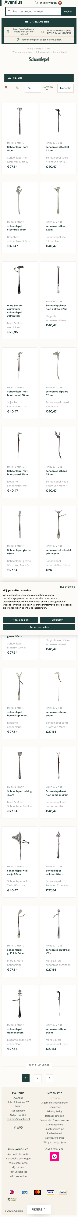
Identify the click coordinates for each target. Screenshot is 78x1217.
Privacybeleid (67, 586)
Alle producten (18, 1176)
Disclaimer (55, 1107)
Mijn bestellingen (18, 1163)
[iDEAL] (12, 1192)
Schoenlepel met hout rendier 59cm (57, 793)
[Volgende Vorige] (49, 1078)
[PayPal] (63, 1192)
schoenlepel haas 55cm (56, 472)
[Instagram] (18, 1127)
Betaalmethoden (54, 1115)
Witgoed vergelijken (55, 1142)
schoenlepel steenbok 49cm (16, 228)
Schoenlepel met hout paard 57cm (17, 472)
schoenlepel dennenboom (15, 1031)
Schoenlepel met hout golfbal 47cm (56, 307)
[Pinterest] (21, 1127)
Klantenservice (54, 1124)
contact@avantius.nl (18, 1119)
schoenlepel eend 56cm (56, 713)
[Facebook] (14, 1127)
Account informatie (18, 1154)
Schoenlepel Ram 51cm (17, 148)
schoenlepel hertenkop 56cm (17, 713)
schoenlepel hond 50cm (56, 1031)
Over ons (54, 1098)
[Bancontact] (25, 1192)
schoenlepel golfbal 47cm (57, 951)
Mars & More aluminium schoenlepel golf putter (15, 311)
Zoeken (68, 11)
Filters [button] (18, 77)
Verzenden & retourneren (55, 1120)
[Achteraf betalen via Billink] (12, 1199)
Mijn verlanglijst (18, 1171)
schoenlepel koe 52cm (56, 228)
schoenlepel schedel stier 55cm (58, 551)
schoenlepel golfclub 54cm (15, 951)
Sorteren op (48, 88)
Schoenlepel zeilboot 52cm (54, 872)
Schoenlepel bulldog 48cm (19, 793)
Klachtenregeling (54, 1129)
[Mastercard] (37, 1192)
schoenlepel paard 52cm (57, 393)
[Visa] (50, 1192)
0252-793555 (18, 1114)
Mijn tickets (18, 1167)
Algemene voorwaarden (54, 1102)
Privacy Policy (54, 1111)
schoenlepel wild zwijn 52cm (17, 872)
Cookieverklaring (54, 1137)
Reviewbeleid (54, 1133)
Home (30, 48)
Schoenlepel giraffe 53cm (19, 551)
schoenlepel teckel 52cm (57, 148)
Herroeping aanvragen (18, 1158)
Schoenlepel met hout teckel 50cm (18, 393)
